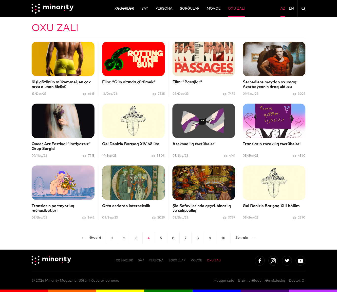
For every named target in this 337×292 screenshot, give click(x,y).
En (291, 8)
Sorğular (189, 8)
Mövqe (214, 8)
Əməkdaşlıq (275, 280)
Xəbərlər (124, 8)
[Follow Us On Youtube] (300, 261)
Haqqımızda (224, 280)
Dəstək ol (297, 280)
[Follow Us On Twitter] (287, 261)
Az (283, 8)
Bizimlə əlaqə (250, 280)
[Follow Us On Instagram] (273, 261)
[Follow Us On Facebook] (260, 261)
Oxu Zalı (236, 8)
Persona (163, 8)
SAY (144, 8)
